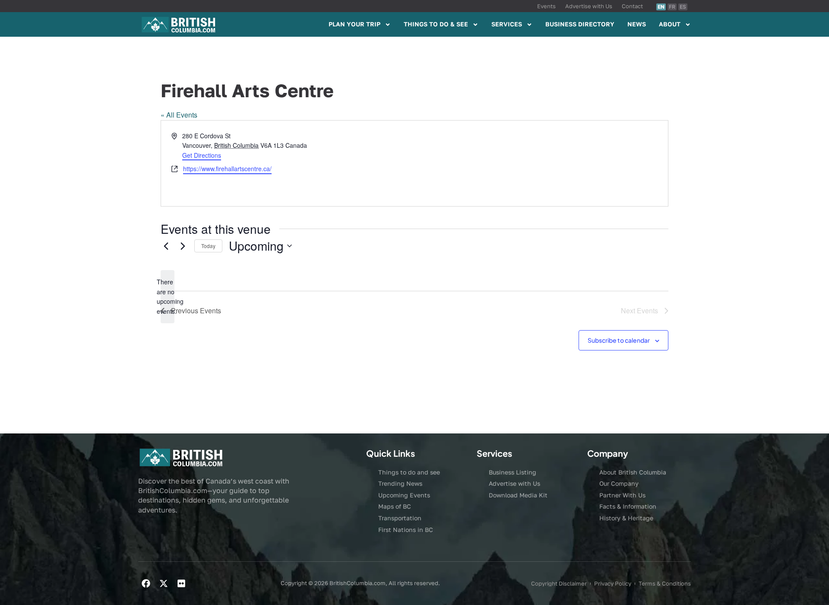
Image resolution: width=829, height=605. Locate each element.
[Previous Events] (166, 246)
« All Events (179, 115)
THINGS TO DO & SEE (436, 24)
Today (208, 245)
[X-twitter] (163, 583)
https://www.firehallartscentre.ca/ (227, 168)
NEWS (636, 24)
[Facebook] (146, 583)
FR (672, 6)
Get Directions (201, 155)
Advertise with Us (588, 6)
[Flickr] (181, 583)
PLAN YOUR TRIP (354, 24)
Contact (632, 6)
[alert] (167, 296)
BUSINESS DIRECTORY (579, 24)
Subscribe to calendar (619, 340)
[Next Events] (182, 246)
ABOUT (669, 24)
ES (683, 6)
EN (661, 6)
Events (546, 6)
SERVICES (506, 24)
